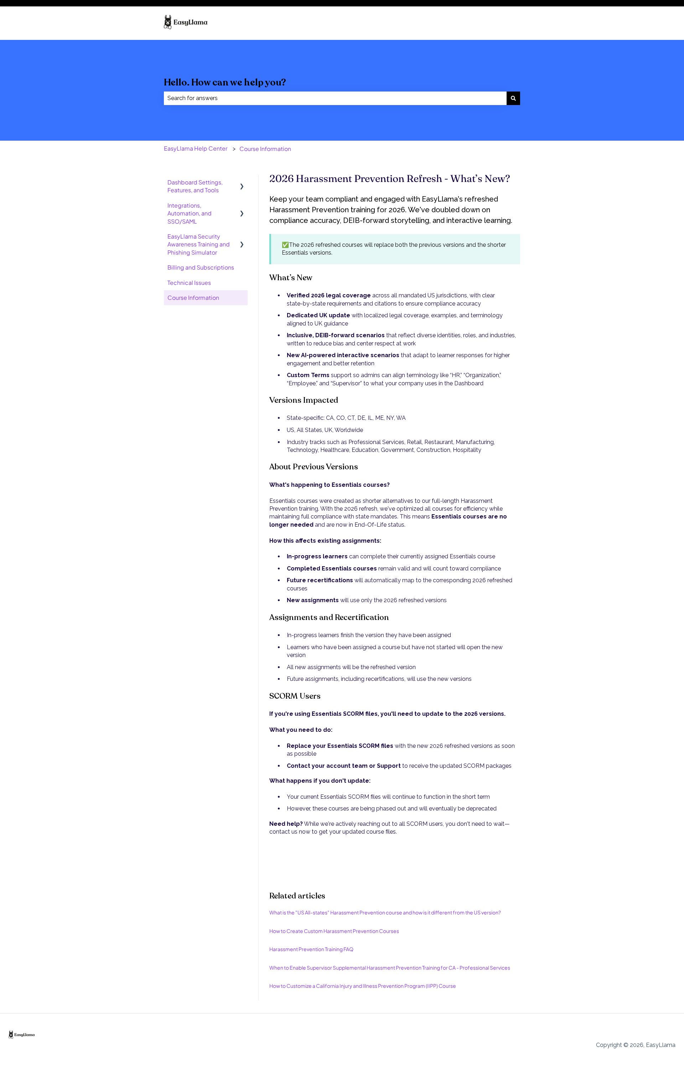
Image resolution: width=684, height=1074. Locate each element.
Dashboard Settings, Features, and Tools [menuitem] (195, 186)
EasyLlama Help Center (195, 148)
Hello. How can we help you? (225, 82)
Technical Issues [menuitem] (189, 282)
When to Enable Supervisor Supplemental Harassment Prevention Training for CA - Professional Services (389, 967)
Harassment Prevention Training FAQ (311, 949)
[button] (242, 183)
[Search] (513, 98)
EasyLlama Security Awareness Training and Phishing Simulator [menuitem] (198, 244)
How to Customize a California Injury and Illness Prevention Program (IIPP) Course (362, 985)
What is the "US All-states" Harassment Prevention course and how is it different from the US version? (385, 912)
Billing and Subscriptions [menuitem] (200, 267)
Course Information (265, 148)
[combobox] (335, 98)
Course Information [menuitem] (193, 297)
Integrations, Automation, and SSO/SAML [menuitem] (189, 213)
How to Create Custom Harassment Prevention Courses (334, 931)
